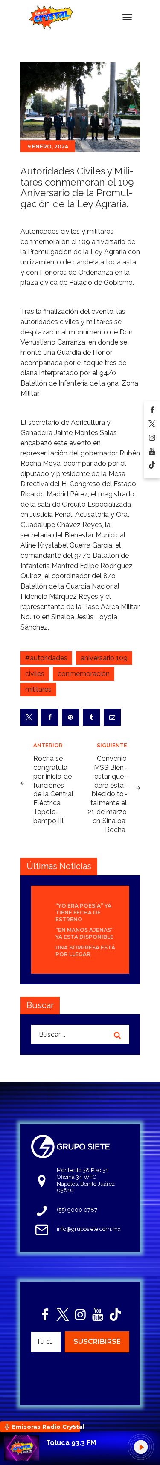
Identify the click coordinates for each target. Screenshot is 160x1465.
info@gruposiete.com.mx (89, 1229)
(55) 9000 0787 (77, 1210)
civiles (34, 674)
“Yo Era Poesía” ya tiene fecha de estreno (83, 912)
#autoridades (46, 658)
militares (38, 689)
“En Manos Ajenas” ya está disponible (84, 933)
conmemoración (84, 674)
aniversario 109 (104, 658)
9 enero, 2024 (47, 146)
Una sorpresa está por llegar (85, 950)
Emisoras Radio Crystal (46, 1426)
